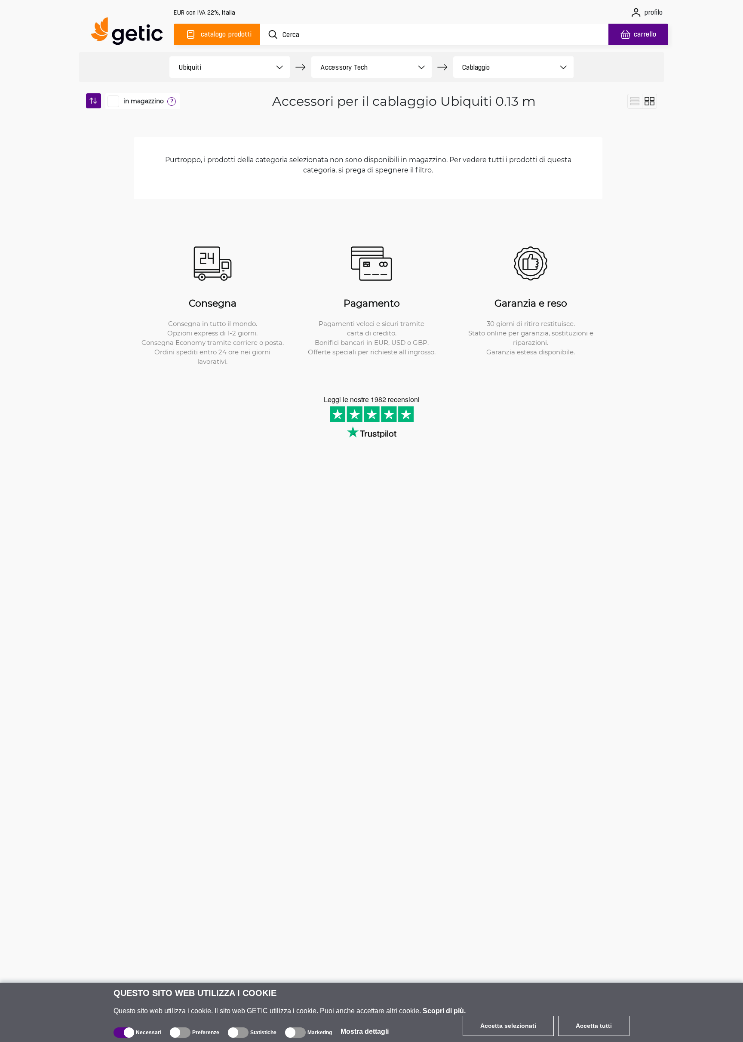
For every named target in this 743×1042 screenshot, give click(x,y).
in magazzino (143, 101)
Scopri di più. (444, 1010)
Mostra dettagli (365, 1031)
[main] (131, 32)
